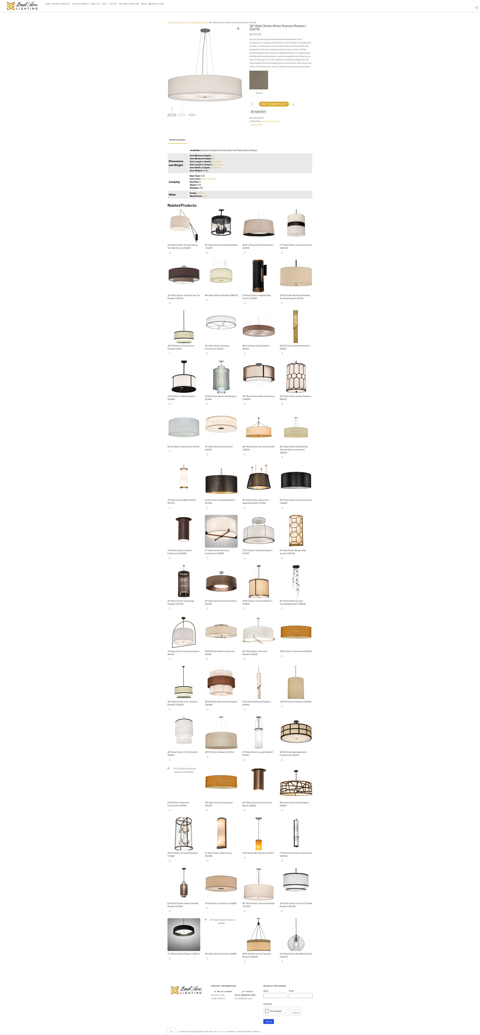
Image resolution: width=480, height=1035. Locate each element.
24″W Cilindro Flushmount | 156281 (220, 903)
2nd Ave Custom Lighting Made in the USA (196, 1031)
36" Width (215, 167)
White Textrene (209, 179)
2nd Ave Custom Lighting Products (191, 22)
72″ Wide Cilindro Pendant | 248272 (184, 954)
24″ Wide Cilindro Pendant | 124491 (220, 954)
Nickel (206, 196)
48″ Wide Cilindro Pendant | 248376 (221, 295)
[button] (238, 28)
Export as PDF (257, 125)
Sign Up (269, 1021)
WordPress (232, 1031)
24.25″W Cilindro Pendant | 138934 (295, 702)
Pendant (277, 121)
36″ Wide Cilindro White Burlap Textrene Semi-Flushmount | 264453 (294, 449)
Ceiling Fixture (267, 121)
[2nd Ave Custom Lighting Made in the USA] (22, 5)
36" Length (218, 164)
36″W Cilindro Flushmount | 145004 (296, 651)
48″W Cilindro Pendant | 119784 (219, 752)
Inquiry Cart (259, 112)
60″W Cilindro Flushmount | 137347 (184, 446)
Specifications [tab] (177, 140)
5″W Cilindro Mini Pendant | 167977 (258, 853)
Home (170, 22)
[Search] (477, 8)
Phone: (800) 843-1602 (245, 995)
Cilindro (200, 193)
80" (214, 158)
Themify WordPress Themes (249, 1031)
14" (213, 155)
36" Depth (217, 161)
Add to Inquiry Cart (274, 104)
